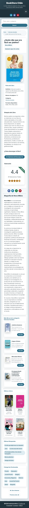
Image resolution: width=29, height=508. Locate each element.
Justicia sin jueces (17, 325)
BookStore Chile (14, 3)
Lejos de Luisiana (20, 432)
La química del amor (9, 432)
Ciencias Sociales (12, 32)
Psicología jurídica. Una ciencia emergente (13, 452)
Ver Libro (20, 334)
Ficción (7, 471)
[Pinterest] (18, 15)
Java (6, 448)
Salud (6, 484)
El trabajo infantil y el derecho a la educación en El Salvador (16, 373)
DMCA (21, 505)
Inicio (5, 32)
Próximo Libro (14, 495)
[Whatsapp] (16, 190)
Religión (17, 474)
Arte (6, 481)
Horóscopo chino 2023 (9, 409)
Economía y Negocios (10, 477)
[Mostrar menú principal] (26, 11)
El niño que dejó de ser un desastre (14, 445)
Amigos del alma (9, 460)
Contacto (15, 505)
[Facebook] (14, 15)
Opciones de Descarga (14, 157)
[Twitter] (11, 15)
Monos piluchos (20, 410)
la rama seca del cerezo (16, 448)
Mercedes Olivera (17, 356)
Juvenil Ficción (9, 474)
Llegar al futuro (16, 341)
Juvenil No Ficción (14, 481)
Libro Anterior (15, 490)
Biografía (12, 484)
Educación (14, 471)
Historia (21, 477)
